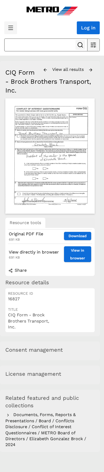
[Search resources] (80, 45)
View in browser (77, 254)
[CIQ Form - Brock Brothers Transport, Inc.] (50, 156)
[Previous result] (45, 70)
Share (20, 270)
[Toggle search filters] (93, 45)
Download (78, 236)
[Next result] (91, 70)
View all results (68, 69)
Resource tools (25, 222)
